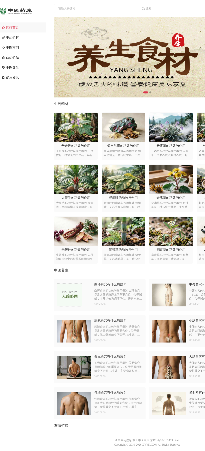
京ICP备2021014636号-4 (164, 440)
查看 (74, 295)
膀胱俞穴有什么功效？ (110, 320)
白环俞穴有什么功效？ (110, 284)
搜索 (148, 8)
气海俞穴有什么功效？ (110, 392)
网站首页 (12, 27)
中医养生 (12, 67)
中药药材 (12, 37)
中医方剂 (12, 47)
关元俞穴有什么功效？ (110, 356)
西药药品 (12, 57)
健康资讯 (12, 77)
